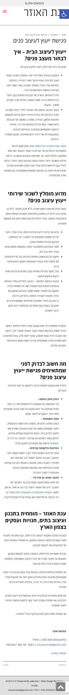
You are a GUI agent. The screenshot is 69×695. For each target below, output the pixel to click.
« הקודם (62, 664)
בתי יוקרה (38, 582)
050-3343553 (36, 3)
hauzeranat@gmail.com (51, 644)
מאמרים (54, 34)
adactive (34, 681)
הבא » (5, 664)
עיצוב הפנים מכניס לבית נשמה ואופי (47, 146)
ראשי (64, 34)
